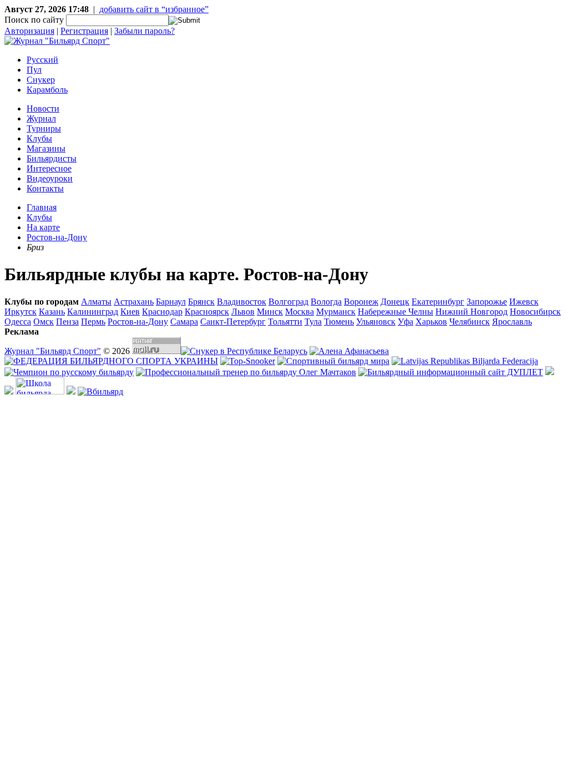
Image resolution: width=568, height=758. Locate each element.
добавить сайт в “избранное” (154, 9)
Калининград (92, 311)
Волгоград (288, 301)
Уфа (405, 321)
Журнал (41, 118)
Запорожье (486, 301)
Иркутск (20, 311)
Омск (43, 321)
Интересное (49, 168)
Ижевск (524, 301)
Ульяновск (375, 321)
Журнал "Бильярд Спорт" (52, 351)
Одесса (17, 321)
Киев (130, 311)
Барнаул (171, 301)
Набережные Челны (395, 311)
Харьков (431, 321)
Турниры (44, 128)
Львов (243, 311)
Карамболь (47, 89)
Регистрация (84, 31)
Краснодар (162, 311)
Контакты (45, 188)
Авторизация (29, 31)
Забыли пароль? (144, 31)
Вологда (326, 301)
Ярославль (512, 321)
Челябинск (469, 321)
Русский (42, 59)
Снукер (41, 79)
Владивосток (241, 301)
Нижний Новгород (471, 311)
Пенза (67, 321)
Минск (270, 311)
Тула (313, 321)
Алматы (96, 301)
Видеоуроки (50, 178)
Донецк (395, 301)
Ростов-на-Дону (57, 237)
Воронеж (361, 301)
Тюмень (339, 321)
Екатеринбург (438, 301)
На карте (43, 227)
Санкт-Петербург (233, 321)
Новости (43, 108)
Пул (34, 69)
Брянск (201, 301)
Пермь (93, 321)
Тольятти (285, 321)
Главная (42, 207)
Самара (184, 321)
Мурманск (336, 311)
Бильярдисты (52, 158)
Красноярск (207, 311)
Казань (52, 311)
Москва (299, 311)
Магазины (46, 148)
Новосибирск (535, 311)
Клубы (39, 138)
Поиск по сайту (34, 19)
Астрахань (134, 301)
